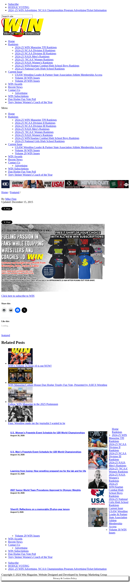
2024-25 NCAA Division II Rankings (35, 50)
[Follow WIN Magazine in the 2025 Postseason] (20, 401)
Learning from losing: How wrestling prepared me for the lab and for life (48, 471)
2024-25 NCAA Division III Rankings (35, 53)
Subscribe (13, 4)
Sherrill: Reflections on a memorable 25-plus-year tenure (40, 509)
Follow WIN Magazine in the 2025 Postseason (33, 404)
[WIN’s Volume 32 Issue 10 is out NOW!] (20, 363)
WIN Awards (15, 83)
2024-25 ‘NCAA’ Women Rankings (34, 59)
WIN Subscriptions (18, 96)
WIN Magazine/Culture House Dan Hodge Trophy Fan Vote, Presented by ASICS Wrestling (57, 384)
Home (11, 41)
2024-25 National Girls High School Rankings (40, 68)
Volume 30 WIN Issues (27, 77)
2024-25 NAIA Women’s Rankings (34, 62)
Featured (14, 192)
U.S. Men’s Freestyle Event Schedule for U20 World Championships (45, 452)
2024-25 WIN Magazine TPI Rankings (36, 47)
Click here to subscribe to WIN (18, 295)
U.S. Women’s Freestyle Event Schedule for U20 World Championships (47, 432)
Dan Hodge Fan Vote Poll (22, 99)
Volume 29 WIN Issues (27, 80)
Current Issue (15, 71)
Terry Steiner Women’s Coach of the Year (30, 102)
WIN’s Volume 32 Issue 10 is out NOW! (30, 365)
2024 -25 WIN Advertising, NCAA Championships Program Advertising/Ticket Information (57, 10)
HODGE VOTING (18, 7)
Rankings (13, 44)
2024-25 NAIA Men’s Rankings (32, 56)
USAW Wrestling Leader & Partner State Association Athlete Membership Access (58, 74)
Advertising (21, 93)
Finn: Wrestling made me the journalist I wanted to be (36, 423)
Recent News (15, 87)
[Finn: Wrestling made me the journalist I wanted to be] (20, 420)
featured (5, 335)
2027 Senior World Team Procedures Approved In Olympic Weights (45, 490)
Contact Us (14, 90)
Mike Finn (10, 199)
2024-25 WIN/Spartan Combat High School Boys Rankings (47, 65)
